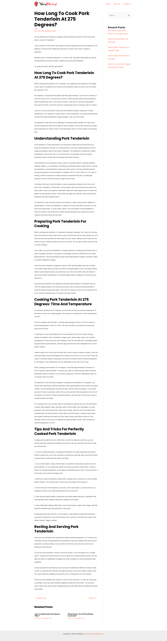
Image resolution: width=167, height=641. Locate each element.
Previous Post (40, 598)
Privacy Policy (89, 634)
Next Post (93, 598)
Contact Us (127, 4)
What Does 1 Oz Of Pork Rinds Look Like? (80, 615)
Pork (36, 31)
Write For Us (99, 634)
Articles (108, 4)
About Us (117, 4)
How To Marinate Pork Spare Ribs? (47, 615)
